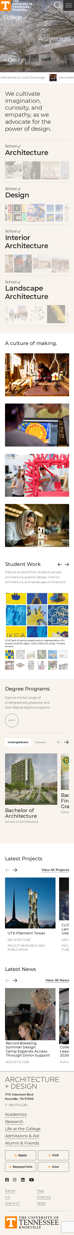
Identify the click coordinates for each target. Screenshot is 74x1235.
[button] (68, 5)
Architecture (19, 940)
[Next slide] (66, 742)
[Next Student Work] (67, 564)
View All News (57, 980)
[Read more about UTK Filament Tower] (30, 916)
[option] (37, 621)
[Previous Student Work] (59, 564)
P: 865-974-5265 (16, 1105)
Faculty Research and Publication (26, 947)
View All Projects (55, 870)
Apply (11, 720)
